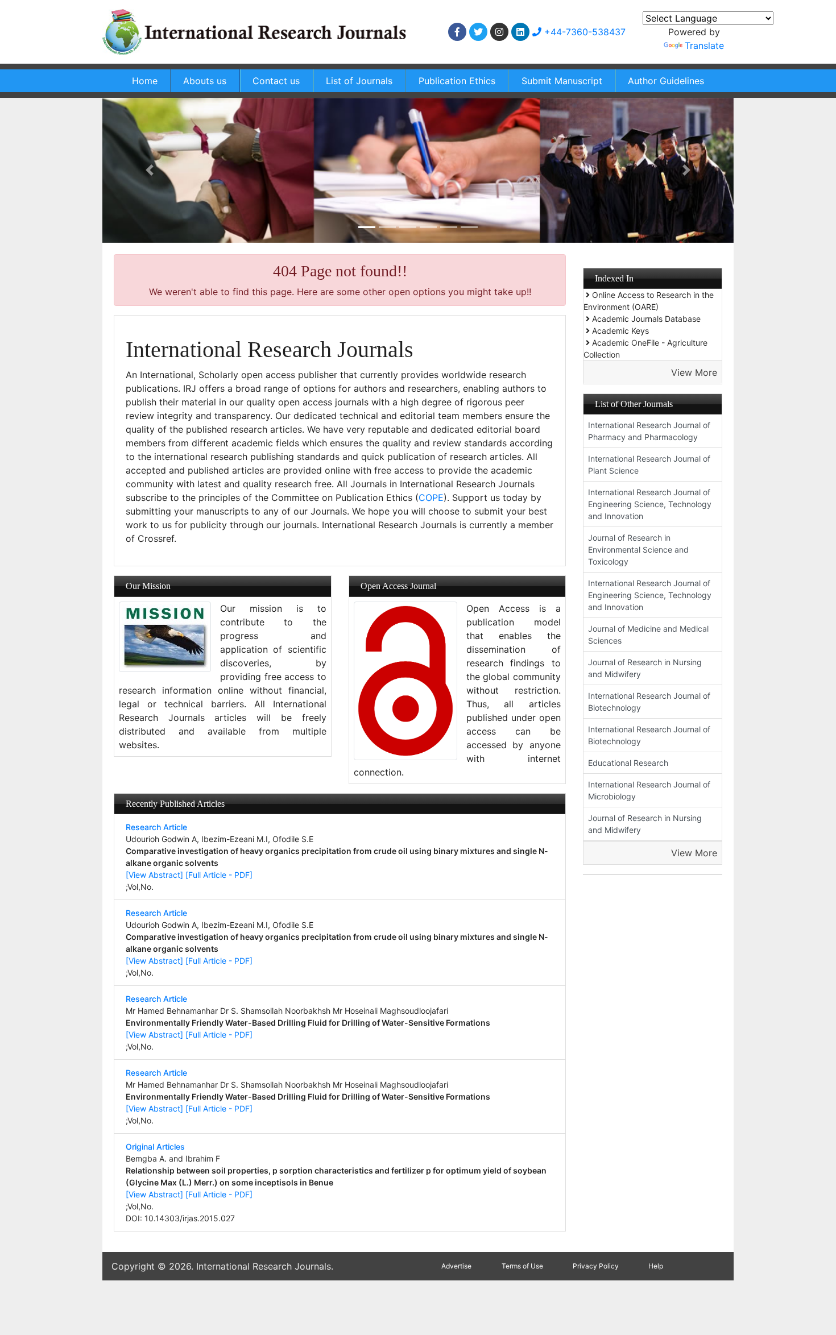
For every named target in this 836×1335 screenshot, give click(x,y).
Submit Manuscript (562, 80)
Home (145, 80)
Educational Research (628, 763)
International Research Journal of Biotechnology (649, 701)
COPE (431, 497)
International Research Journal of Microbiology (649, 790)
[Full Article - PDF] (219, 875)
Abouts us (204, 80)
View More (694, 372)
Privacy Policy (596, 1266)
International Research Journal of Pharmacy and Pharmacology (649, 431)
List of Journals (359, 80)
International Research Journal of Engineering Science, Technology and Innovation (649, 504)
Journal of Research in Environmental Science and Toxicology (638, 549)
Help (655, 1266)
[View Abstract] (154, 875)
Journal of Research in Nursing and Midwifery (645, 668)
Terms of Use (522, 1266)
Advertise (456, 1266)
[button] (149, 170)
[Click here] (457, 32)
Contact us (276, 80)
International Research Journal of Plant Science (649, 464)
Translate (704, 45)
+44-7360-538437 (583, 32)
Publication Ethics (457, 80)
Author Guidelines (666, 80)
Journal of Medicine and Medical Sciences (648, 634)
